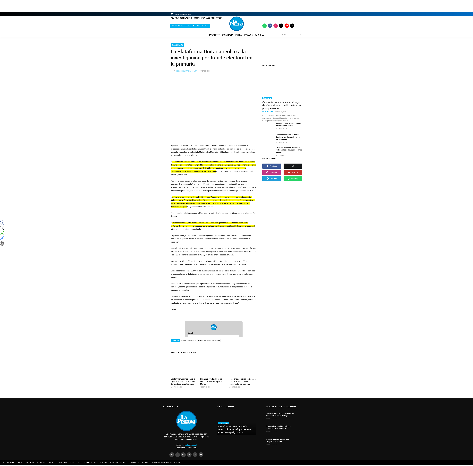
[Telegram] (183, 454)
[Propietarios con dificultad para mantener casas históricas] (303, 428)
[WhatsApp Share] (2, 233)
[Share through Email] (2, 243)
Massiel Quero (267, 112)
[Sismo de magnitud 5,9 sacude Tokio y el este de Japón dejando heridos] (268, 150)
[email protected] (189, 445)
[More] (233, 77)
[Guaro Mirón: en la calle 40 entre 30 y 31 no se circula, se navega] (303, 415)
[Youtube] (287, 26)
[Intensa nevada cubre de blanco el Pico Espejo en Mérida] (213, 366)
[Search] (300, 35)
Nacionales (177, 45)
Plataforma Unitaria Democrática (209, 340)
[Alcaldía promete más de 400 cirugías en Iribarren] (303, 441)
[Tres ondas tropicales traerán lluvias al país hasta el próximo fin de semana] (242, 366)
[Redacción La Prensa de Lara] (172, 71)
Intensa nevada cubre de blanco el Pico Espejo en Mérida (211, 381)
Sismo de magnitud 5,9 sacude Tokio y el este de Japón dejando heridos (289, 149)
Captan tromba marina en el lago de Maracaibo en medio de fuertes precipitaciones (183, 381)
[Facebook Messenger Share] (2, 238)
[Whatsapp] (264, 26)
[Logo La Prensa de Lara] (236, 23)
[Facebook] (270, 26)
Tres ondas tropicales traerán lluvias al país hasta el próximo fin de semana (242, 381)
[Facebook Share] (2, 223)
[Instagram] (275, 26)
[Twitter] (281, 26)
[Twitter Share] (2, 228)
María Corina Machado (188, 340)
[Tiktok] (292, 26)
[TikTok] (189, 454)
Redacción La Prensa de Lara (186, 71)
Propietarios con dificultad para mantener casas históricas (278, 427)
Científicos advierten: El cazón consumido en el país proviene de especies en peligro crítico (234, 429)
